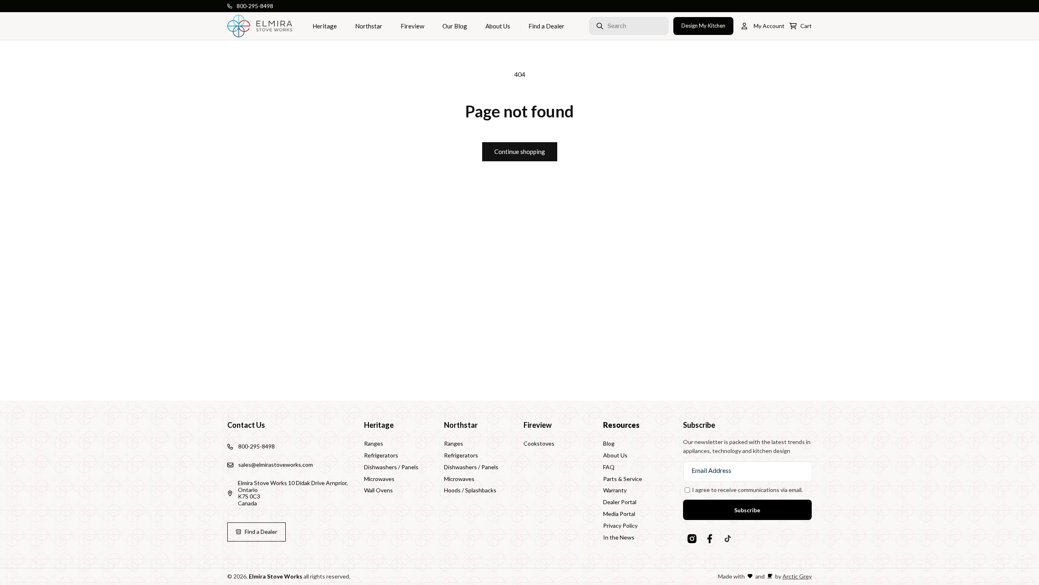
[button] (610, 26)
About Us (615, 455)
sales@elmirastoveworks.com (275, 464)
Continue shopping (519, 151)
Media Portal (619, 513)
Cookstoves (539, 443)
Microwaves (379, 478)
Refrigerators (381, 455)
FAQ (608, 467)
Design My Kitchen (703, 25)
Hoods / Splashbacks (470, 490)
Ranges (373, 443)
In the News (618, 537)
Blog (608, 443)
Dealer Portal (619, 501)
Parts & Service (622, 478)
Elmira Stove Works (275, 576)
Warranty (615, 490)
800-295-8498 (255, 5)
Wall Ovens (378, 490)
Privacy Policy (620, 525)
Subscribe (747, 510)
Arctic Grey (797, 576)
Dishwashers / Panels (391, 467)
